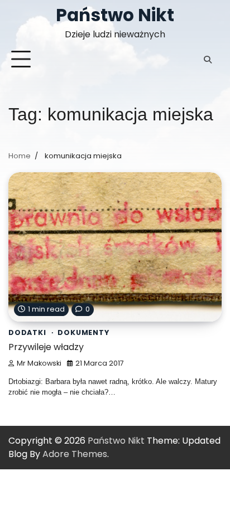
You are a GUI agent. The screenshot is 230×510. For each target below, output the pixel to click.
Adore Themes (74, 454)
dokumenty (83, 332)
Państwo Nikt (115, 15)
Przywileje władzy (46, 347)
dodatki (27, 332)
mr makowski (39, 363)
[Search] (207, 59)
